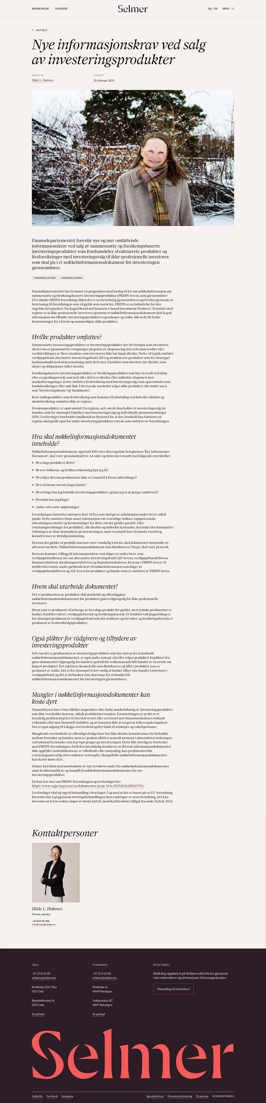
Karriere (61, 8)
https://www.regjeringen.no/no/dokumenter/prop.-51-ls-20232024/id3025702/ (88, 786)
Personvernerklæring (179, 1096)
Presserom (202, 1096)
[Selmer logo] (133, 8)
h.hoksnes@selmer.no (44, 924)
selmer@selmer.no (44, 978)
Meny (226, 8)
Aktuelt (42, 30)
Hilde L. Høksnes (43, 80)
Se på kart (38, 1014)
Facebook (52, 1096)
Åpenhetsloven (155, 1096)
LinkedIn (37, 1096)
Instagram (67, 1096)
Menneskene (40, 8)
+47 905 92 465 (41, 920)
